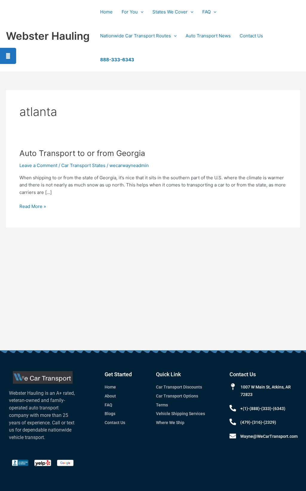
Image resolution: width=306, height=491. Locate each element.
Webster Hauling (48, 36)
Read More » (32, 206)
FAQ (206, 12)
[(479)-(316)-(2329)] (233, 422)
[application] (140, 12)
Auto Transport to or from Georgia (82, 153)
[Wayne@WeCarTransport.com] (233, 436)
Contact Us (251, 36)
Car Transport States (83, 165)
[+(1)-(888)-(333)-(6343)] (233, 408)
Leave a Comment (38, 165)
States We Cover (170, 12)
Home (106, 12)
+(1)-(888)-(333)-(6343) (262, 408)
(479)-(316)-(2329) (258, 422)
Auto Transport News (208, 36)
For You (130, 12)
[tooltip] (8, 56)
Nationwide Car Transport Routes (135, 36)
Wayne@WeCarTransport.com (269, 436)
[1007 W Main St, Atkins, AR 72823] (233, 386)
